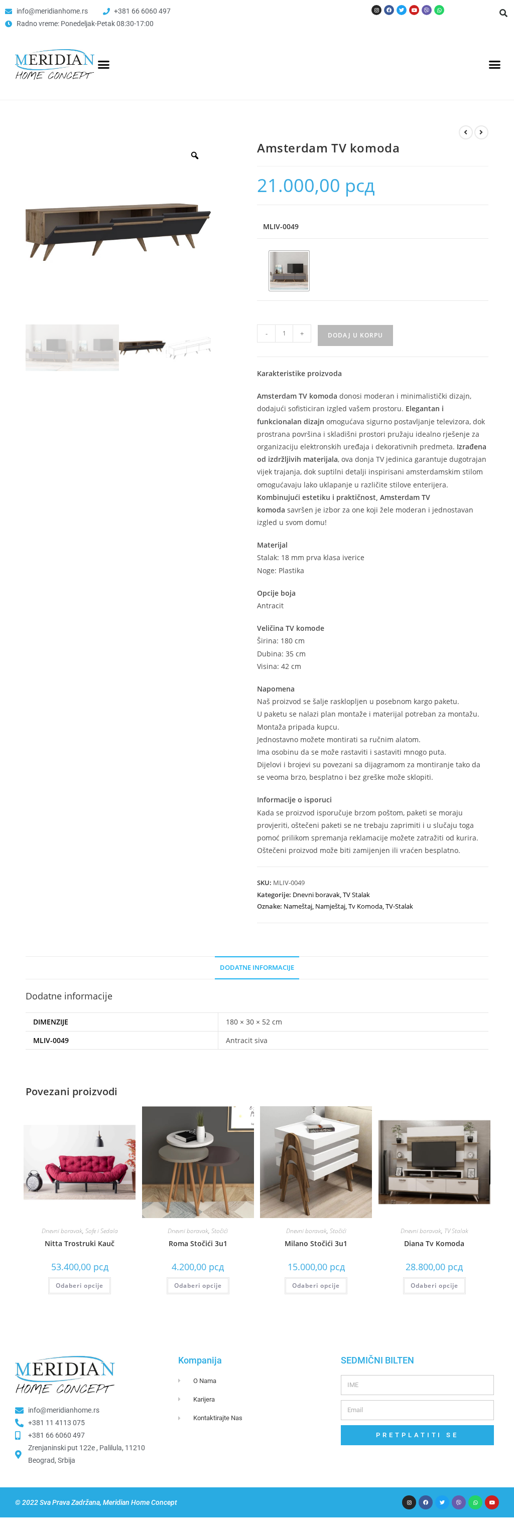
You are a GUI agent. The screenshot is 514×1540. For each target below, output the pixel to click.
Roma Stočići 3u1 (198, 1243)
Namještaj (330, 906)
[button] (503, 13)
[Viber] (427, 10)
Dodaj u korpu (355, 335)
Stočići (219, 1231)
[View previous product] (466, 132)
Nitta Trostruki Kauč (79, 1243)
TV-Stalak (399, 906)
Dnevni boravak (316, 894)
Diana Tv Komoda (434, 1243)
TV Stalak (356, 894)
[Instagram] (376, 10)
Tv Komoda (365, 906)
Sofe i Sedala (101, 1231)
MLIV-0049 (281, 226)
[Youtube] (414, 10)
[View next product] (481, 132)
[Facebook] (389, 10)
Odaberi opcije (79, 1285)
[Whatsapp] (439, 10)
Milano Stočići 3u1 (316, 1243)
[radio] (289, 271)
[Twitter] (402, 10)
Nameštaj (298, 906)
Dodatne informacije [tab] (257, 967)
